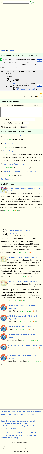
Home (2, 50)
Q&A (31, 435)
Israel (15, 83)
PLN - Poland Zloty (10, 143)
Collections (21, 421)
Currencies (36, 412)
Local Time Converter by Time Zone (17, 136)
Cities (18, 412)
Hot (7, 421)
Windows (25, 433)
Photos (33, 426)
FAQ (16, 438)
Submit (23, 127)
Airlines (10, 50)
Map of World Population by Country (17, 164)
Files (2, 435)
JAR (32, 433)
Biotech (37, 435)
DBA (18, 433)
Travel (10, 438)
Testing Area (8, 151)
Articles (3, 428)
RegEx (19, 435)
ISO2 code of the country (26, 89)
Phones (3, 438)
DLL (36, 433)
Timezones (5, 416)
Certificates (10, 435)
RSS (10, 428)
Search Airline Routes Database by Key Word (21, 171)
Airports (11, 412)
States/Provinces (28, 414)
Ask (14, 428)
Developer (11, 433)
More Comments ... (8, 179)
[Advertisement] (21, 26)
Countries (26, 412)
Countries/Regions (19, 423)
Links (25, 435)
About (13, 421)
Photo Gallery (14, 414)
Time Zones (5, 423)
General (3, 414)
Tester (3, 433)
